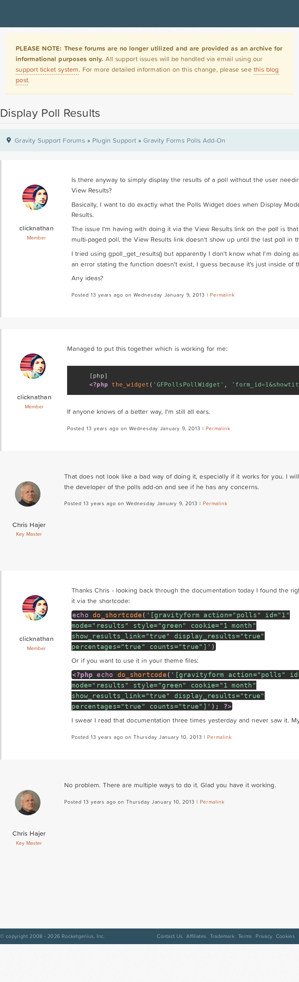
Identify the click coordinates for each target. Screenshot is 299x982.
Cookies (285, 936)
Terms (245, 936)
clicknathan (36, 228)
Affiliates (196, 936)
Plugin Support (114, 140)
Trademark (222, 936)
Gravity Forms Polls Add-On (184, 140)
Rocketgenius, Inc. (83, 936)
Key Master (29, 534)
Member (36, 237)
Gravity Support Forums (50, 140)
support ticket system (47, 69)
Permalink (222, 294)
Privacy (264, 936)
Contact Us (170, 936)
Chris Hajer (29, 525)
